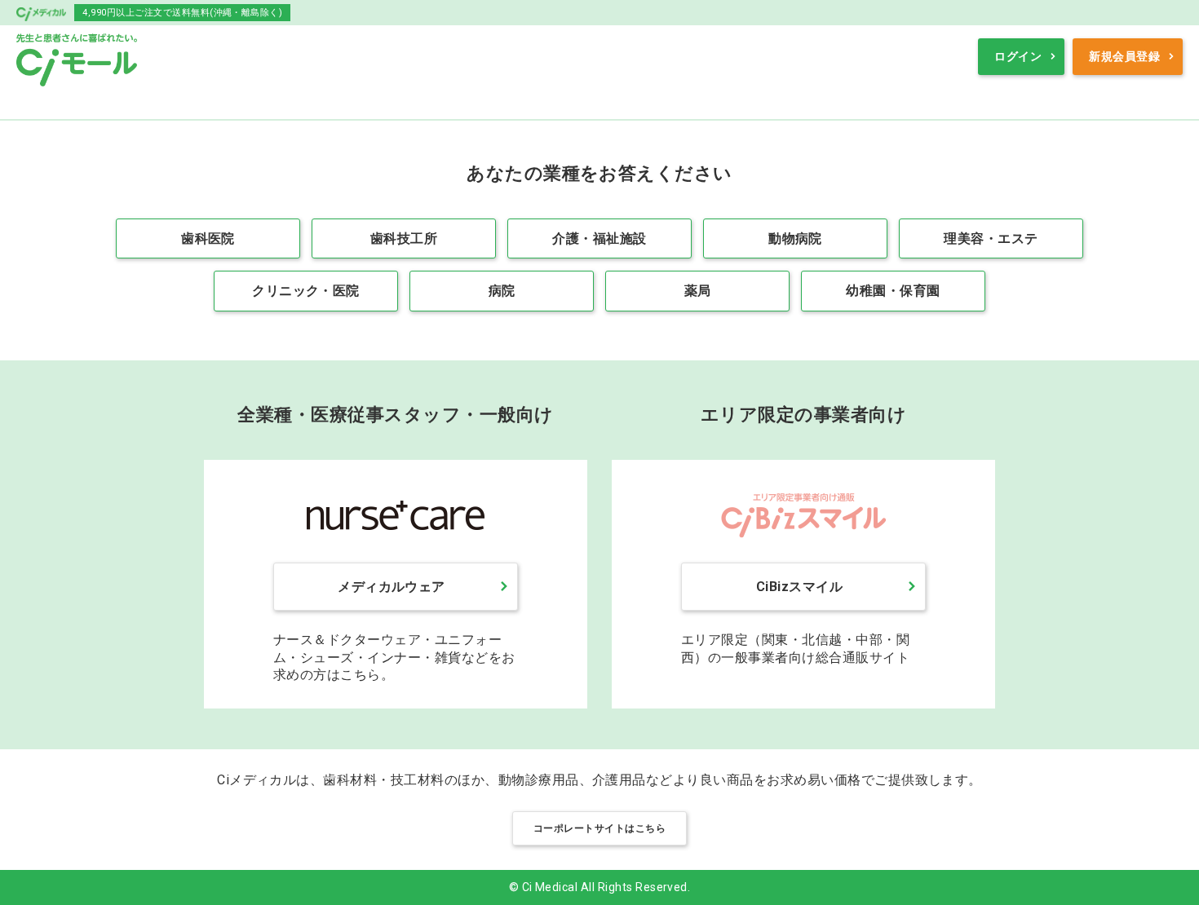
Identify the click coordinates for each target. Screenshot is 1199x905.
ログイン (1018, 56)
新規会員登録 (1124, 56)
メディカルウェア (391, 586)
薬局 (697, 290)
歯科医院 (208, 238)
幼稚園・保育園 (893, 290)
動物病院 (795, 238)
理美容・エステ (991, 238)
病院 (502, 290)
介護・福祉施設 (599, 238)
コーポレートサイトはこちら (599, 828)
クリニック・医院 (306, 290)
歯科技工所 (403, 238)
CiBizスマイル (799, 586)
